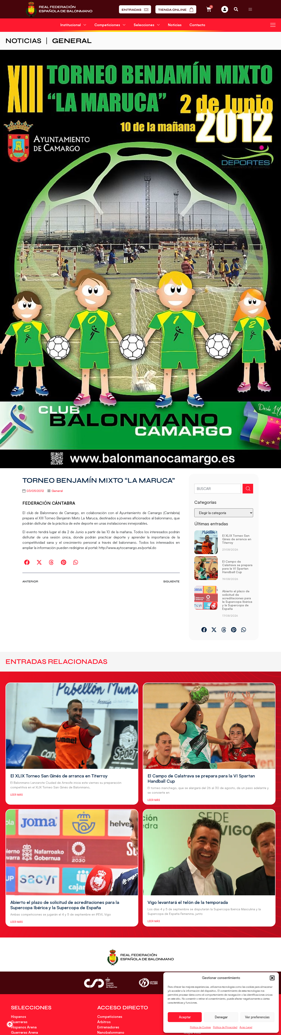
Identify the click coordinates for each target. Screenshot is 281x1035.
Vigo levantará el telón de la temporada (188, 902)
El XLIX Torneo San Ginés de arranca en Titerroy (236, 539)
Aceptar (185, 1017)
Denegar (221, 1017)
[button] (272, 978)
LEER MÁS (16, 794)
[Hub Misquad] (224, 9)
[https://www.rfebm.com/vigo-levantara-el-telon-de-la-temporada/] (209, 852)
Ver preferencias (257, 1017)
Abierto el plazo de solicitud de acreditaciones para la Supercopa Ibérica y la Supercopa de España (237, 600)
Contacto (197, 25)
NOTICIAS (23, 40)
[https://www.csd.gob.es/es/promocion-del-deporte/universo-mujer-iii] (148, 983)
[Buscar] (248, 488)
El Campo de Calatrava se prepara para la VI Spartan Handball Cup (237, 567)
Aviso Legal (246, 1027)
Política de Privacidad (225, 1027)
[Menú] (250, 9)
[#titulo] (10, 1024)
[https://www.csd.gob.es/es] (100, 982)
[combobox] (217, 488)
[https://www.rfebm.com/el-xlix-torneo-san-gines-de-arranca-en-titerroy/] (206, 542)
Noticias (175, 25)
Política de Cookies (200, 1027)
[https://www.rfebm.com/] (59, 9)
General (72, 40)
